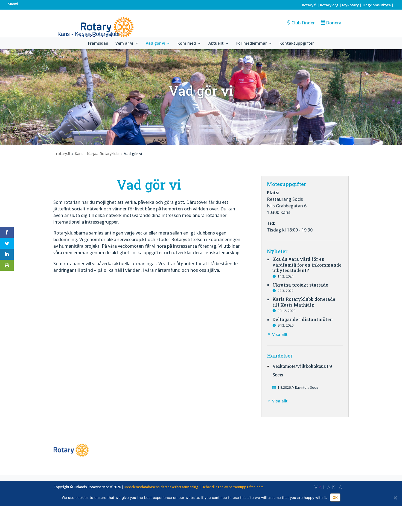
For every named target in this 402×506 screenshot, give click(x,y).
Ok (335, 497)
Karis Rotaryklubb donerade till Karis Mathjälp (303, 302)
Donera (333, 23)
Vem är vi (124, 43)
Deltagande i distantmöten (302, 319)
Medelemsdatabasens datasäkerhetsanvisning (161, 487)
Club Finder (303, 23)
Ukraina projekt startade (300, 285)
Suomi (13, 4)
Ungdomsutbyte (377, 4)
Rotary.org (329, 4)
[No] (395, 498)
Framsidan (98, 43)
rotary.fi (63, 153)
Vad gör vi (155, 43)
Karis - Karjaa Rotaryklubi (97, 153)
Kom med (186, 43)
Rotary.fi (309, 4)
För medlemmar (251, 43)
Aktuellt (216, 43)
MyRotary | (352, 4)
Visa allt (280, 334)
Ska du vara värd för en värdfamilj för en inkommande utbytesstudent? (307, 264)
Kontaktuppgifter (296, 43)
